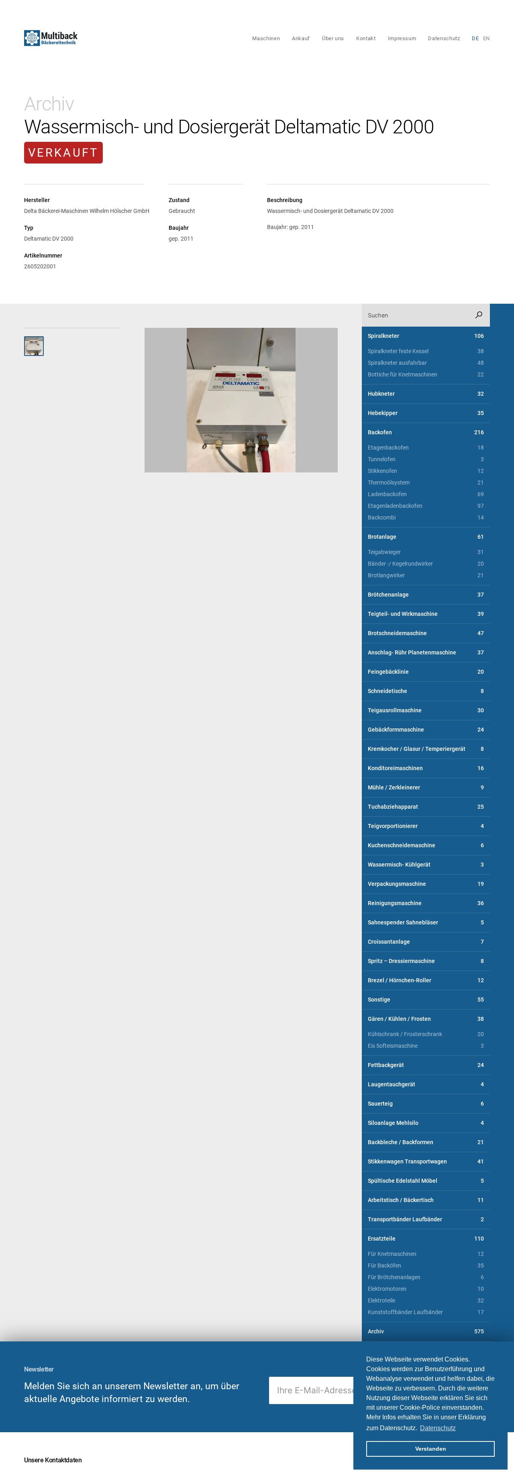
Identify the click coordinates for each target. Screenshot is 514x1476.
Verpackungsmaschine (426, 884)
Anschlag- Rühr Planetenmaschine (426, 652)
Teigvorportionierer (426, 826)
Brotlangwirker (426, 575)
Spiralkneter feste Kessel (426, 351)
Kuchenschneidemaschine (426, 845)
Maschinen (266, 38)
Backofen (426, 432)
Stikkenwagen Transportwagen (426, 1161)
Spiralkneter (426, 336)
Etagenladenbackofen (426, 506)
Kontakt (365, 38)
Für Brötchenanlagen (426, 1277)
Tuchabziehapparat (426, 806)
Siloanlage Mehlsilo (426, 1123)
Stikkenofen (426, 471)
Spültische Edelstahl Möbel (426, 1181)
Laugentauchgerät (426, 1084)
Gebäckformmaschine (426, 729)
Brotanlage (426, 537)
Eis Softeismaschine (426, 1046)
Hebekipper (426, 413)
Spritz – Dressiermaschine (426, 961)
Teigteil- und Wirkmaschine (426, 614)
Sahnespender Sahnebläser (426, 922)
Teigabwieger (426, 552)
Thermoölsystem (426, 482)
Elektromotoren (426, 1289)
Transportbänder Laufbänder (426, 1219)
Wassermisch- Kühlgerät (426, 864)
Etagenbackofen (426, 447)
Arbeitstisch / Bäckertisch (426, 1200)
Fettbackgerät (426, 1065)
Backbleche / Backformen (426, 1142)
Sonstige (426, 999)
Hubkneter (426, 393)
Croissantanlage (426, 941)
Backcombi (426, 517)
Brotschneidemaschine (426, 633)
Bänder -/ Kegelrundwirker (426, 563)
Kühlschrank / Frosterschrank (426, 1034)
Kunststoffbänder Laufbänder (426, 1312)
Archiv (49, 103)
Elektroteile (426, 1300)
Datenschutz (444, 38)
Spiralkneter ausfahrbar (426, 363)
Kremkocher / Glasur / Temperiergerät (426, 749)
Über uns (333, 38)
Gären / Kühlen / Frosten (426, 1019)
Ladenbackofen (426, 494)
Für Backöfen (426, 1265)
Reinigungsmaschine (426, 903)
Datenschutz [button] (438, 1428)
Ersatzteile (426, 1238)
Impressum (402, 38)
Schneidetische (426, 691)
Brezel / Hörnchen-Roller (426, 980)
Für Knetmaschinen (426, 1254)
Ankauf (301, 38)
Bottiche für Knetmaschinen (426, 374)
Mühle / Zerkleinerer (426, 787)
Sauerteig (426, 1103)
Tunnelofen (426, 459)
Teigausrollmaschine (426, 710)
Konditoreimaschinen (426, 768)
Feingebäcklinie (426, 671)
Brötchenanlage (426, 594)
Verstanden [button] (430, 1448)
